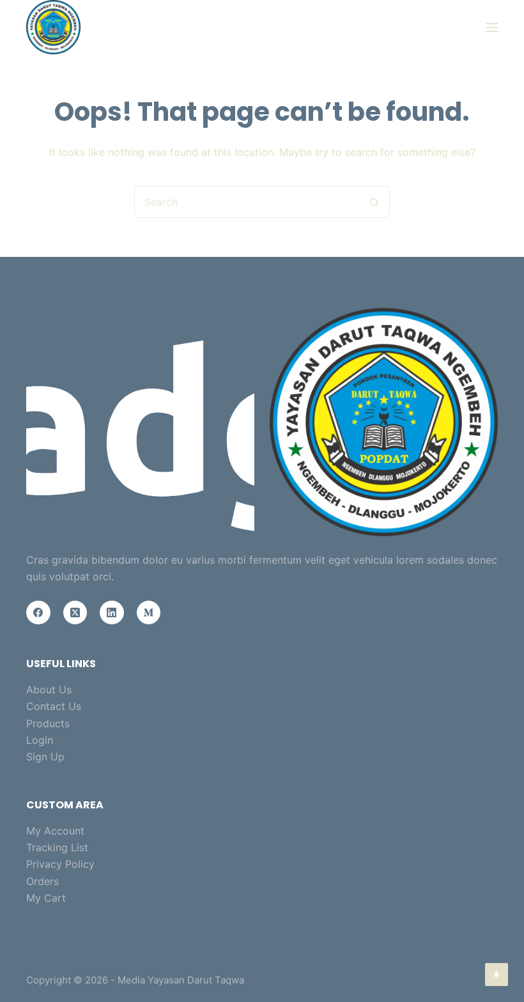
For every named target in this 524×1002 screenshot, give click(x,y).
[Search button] (373, 202)
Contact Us (53, 706)
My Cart (46, 897)
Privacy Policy (60, 864)
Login (39, 740)
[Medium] (149, 613)
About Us (49, 689)
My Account (55, 830)
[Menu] (492, 27)
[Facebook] (38, 613)
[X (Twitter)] (75, 613)
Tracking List (57, 847)
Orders (42, 881)
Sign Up (45, 756)
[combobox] (246, 202)
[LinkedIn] (112, 613)
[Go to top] (496, 974)
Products (48, 723)
